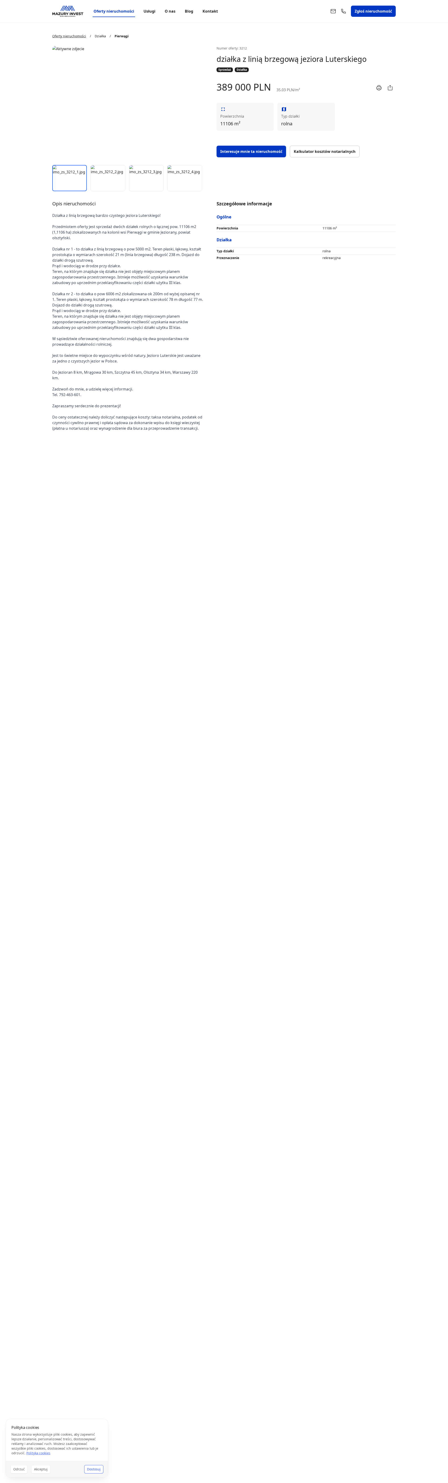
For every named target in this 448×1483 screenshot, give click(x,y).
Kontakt (210, 11)
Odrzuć (19, 1469)
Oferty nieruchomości (114, 11)
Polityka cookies (38, 1453)
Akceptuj (41, 1469)
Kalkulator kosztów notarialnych (325, 151)
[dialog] (57, 1448)
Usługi (149, 11)
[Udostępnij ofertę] (390, 88)
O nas (170, 11)
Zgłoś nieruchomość (373, 11)
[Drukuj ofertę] (379, 88)
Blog (189, 11)
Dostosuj (94, 1469)
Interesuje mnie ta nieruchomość (251, 151)
